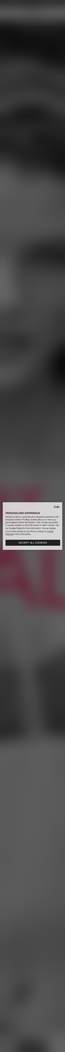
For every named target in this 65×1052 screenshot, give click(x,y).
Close (56, 506)
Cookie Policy (15, 528)
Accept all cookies (33, 542)
